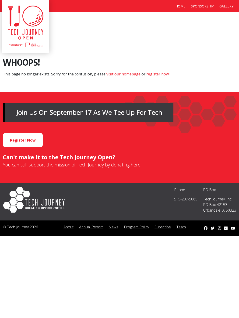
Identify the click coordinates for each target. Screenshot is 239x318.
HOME (180, 6)
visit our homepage (123, 74)
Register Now (23, 140)
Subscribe (163, 227)
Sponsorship (202, 6)
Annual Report (91, 227)
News (113, 227)
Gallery (226, 6)
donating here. (126, 165)
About (68, 227)
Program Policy (136, 227)
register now (157, 74)
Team (181, 227)
